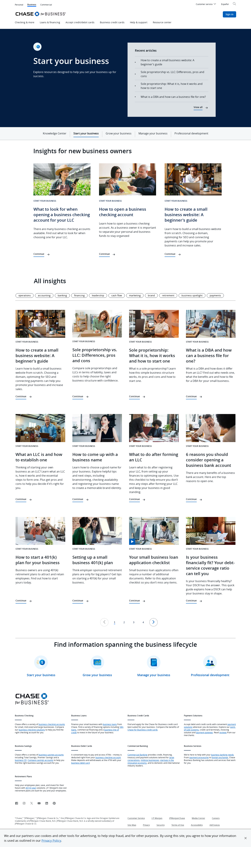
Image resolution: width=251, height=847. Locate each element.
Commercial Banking (137, 754)
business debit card (80, 762)
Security (161, 825)
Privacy (146, 825)
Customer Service (136, 818)
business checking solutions (32, 729)
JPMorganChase (177, 818)
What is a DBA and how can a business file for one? (173, 97)
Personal (19, 4)
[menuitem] (206, 4)
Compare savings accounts (40, 760)
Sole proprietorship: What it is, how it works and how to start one (172, 86)
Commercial (46, 4)
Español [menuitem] (225, 4)
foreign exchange (220, 757)
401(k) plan (31, 787)
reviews (223, 732)
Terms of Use (177, 825)
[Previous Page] (104, 622)
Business (31, 5)
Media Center (198, 818)
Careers (216, 818)
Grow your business (118, 133)
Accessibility (197, 825)
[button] (245, 838)
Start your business (86, 133)
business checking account (108, 757)
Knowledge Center (54, 133)
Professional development (191, 133)
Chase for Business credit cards (143, 729)
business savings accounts (51, 754)
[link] (16, 803)
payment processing (199, 757)
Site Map (132, 825)
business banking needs (222, 754)
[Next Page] (153, 622)
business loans (110, 724)
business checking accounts (52, 724)
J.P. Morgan (157, 818)
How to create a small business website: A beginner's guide (167, 62)
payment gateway (204, 732)
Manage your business (153, 133)
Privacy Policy (51, 840)
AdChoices (215, 825)
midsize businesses (150, 760)
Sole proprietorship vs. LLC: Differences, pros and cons (172, 74)
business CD (21, 760)
